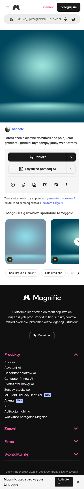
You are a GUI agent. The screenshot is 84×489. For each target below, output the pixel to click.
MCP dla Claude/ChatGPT (27, 395)
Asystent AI (12, 368)
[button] (42, 335)
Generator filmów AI (18, 379)
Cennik (48, 7)
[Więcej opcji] (66, 184)
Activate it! (63, 482)
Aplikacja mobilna (17, 411)
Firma (9, 441)
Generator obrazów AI (20, 373)
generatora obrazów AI (61, 198)
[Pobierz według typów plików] (71, 157)
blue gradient (53, 273)
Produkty (12, 354)
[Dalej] (78, 241)
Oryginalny (30, 38)
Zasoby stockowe (17, 390)
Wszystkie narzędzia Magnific (25, 417)
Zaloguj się (68, 7)
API (6, 406)
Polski (42, 335)
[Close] (77, 482)
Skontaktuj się (16, 454)
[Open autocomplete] (10, 19)
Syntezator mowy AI (19, 384)
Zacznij (10, 428)
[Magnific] (42, 298)
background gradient (22, 273)
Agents (13, 400)
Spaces (9, 362)
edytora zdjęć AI (53, 203)
